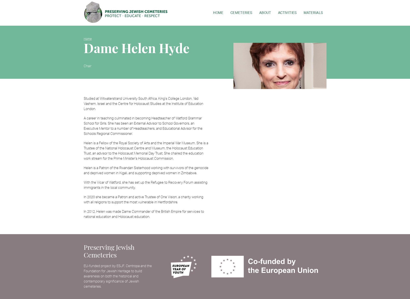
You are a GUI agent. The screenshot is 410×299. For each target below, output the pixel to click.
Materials (313, 13)
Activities (287, 13)
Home (218, 13)
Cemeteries (241, 13)
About (265, 13)
